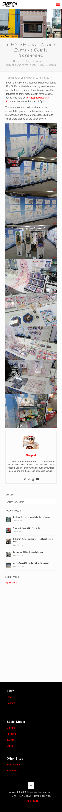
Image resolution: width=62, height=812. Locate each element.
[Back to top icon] (31, 785)
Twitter (10, 739)
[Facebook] (29, 479)
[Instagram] (33, 479)
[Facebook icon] (25, 801)
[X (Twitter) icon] (28, 801)
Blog (27, 61)
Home (16, 61)
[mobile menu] (57, 4)
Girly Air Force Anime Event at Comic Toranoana (31, 65)
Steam (10, 745)
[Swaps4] (9, 4)
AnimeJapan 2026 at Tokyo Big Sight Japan (31, 563)
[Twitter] (24, 479)
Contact (11, 703)
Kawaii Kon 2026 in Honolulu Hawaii (28, 552)
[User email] (37, 479)
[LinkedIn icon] (31, 801)
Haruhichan (12, 770)
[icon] (34, 801)
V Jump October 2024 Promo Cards (28, 528)
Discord (11, 727)
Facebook (12, 733)
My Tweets (11, 582)
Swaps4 (28, 77)
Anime (39, 61)
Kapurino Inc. (13, 764)
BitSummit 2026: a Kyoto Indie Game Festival (32, 517)
